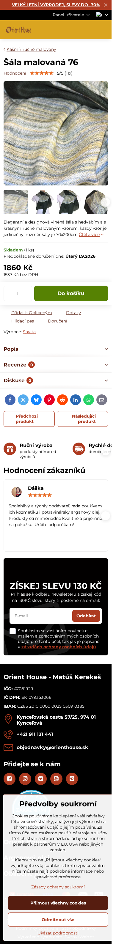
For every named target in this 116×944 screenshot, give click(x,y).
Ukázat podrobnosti (58, 933)
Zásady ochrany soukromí (58, 887)
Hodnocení (15, 73)
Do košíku (70, 293)
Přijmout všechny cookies (58, 903)
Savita (29, 331)
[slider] (42, 73)
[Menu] (104, 30)
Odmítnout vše (58, 919)
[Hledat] (76, 30)
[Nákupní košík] (90, 30)
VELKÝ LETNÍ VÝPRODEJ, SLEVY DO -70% (56, 4)
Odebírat (86, 616)
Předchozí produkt (27, 418)
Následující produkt (84, 418)
